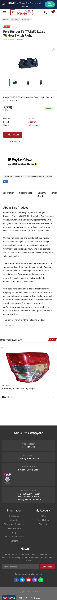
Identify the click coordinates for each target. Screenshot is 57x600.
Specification (26, 193)
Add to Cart (13, 134)
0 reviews (19, 40)
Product (14, 19)
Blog (14, 532)
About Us (14, 520)
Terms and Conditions (14, 524)
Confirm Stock (41, 195)
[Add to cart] (52, 396)
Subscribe (47, 567)
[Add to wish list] (28, 348)
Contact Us (14, 516)
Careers (14, 541)
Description (8, 193)
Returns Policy (14, 528)
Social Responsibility (14, 536)
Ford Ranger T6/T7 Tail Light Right (18, 388)
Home (5, 19)
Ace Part (32, 122)
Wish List (43, 524)
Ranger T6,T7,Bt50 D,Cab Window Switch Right (33, 176)
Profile (43, 516)
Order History (43, 520)
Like (5, 182)
